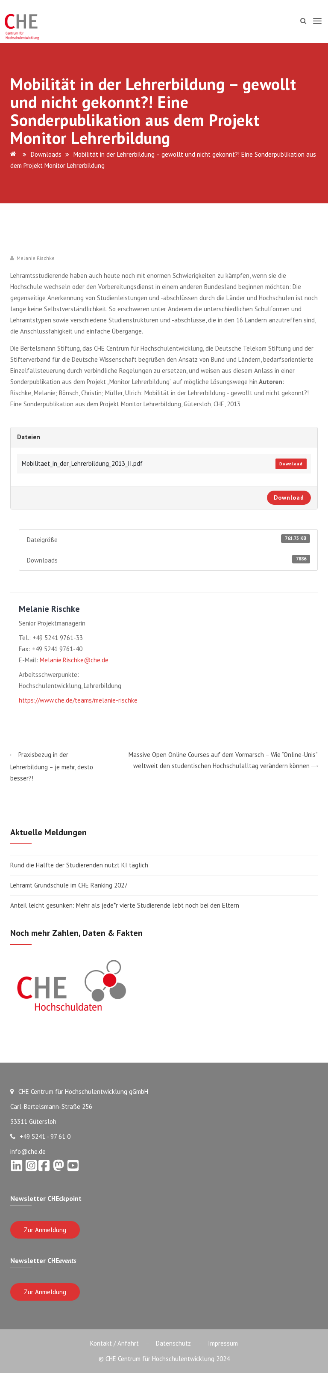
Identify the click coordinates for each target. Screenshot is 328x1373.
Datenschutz (173, 1343)
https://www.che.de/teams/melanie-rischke (78, 700)
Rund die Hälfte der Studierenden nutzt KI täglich (79, 865)
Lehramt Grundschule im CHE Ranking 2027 (69, 885)
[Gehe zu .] (14, 154)
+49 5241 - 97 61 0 (45, 1136)
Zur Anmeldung (45, 1230)
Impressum (223, 1343)
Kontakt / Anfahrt (114, 1343)
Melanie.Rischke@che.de (74, 660)
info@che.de (28, 1151)
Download (291, 464)
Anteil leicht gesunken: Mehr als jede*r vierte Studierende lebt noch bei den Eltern (124, 905)
